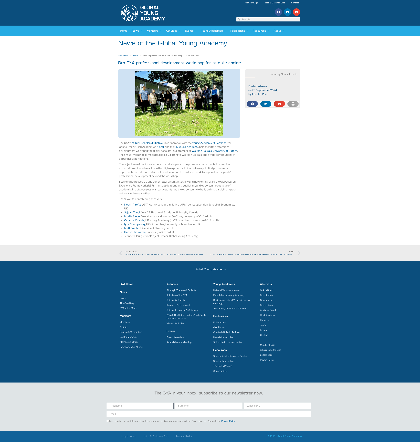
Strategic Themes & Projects (181, 290)
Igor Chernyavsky (134, 224)
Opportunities (220, 371)
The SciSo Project (222, 366)
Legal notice (266, 355)
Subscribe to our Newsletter (227, 342)
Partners (264, 320)
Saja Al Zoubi (132, 212)
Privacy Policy (267, 360)
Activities (171, 30)
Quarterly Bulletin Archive (226, 332)
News (135, 30)
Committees (266, 305)
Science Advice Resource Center (230, 356)
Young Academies (212, 30)
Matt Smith (131, 228)
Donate (264, 330)
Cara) (160, 146)
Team (263, 325)
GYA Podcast (219, 327)
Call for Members (128, 337)
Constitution (266, 295)
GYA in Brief (266, 290)
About (277, 30)
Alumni (123, 327)
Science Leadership (223, 361)
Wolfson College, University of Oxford (214, 150)
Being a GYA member (131, 332)
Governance (266, 300)
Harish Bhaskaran (135, 232)
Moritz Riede (132, 216)
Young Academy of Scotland (209, 143)
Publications (237, 30)
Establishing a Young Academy (228, 295)
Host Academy (267, 315)
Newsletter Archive (223, 337)
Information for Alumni (131, 347)
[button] (278, 12)
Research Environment (178, 305)
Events (189, 30)
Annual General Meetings (179, 342)
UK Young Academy (186, 146)
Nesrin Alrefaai (133, 204)
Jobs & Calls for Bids (275, 3)
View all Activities (175, 323)
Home (123, 30)
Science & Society (176, 300)
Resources (259, 30)
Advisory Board (268, 310)
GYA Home (123, 56)
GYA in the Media (128, 308)
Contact (295, 3)
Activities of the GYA (177, 295)
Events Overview (175, 337)
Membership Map (129, 342)
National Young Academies (227, 290)
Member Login (251, 3)
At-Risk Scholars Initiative (147, 143)
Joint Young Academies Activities (230, 308)
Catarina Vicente (134, 220)
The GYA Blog (127, 303)
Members (152, 30)
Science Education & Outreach (182, 310)
